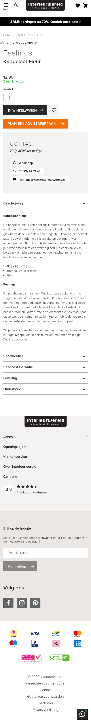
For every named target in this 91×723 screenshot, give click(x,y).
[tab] (45, 203)
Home (7, 35)
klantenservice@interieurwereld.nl (42, 179)
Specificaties (13, 356)
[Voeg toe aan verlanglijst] (54, 110)
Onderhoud (12, 389)
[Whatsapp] (82, 714)
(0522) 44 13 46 (29, 171)
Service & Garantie (18, 367)
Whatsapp (26, 163)
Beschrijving (13, 203)
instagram (22, 603)
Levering (10, 378)
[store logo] (45, 5)
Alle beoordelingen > (33, 492)
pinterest (35, 603)
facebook (8, 603)
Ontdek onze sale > (65, 21)
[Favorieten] (78, 6)
